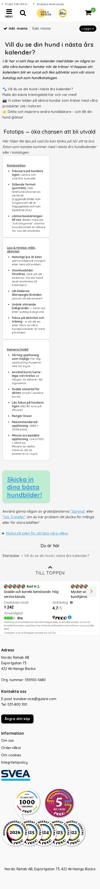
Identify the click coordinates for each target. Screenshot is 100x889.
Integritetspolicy (14, 762)
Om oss (7, 740)
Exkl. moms (42, 28)
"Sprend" (77, 511)
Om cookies (11, 755)
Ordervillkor (11, 748)
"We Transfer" (14, 517)
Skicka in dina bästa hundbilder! (24, 487)
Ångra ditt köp (17, 719)
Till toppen (50, 573)
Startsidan (10, 556)
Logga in (88, 28)
